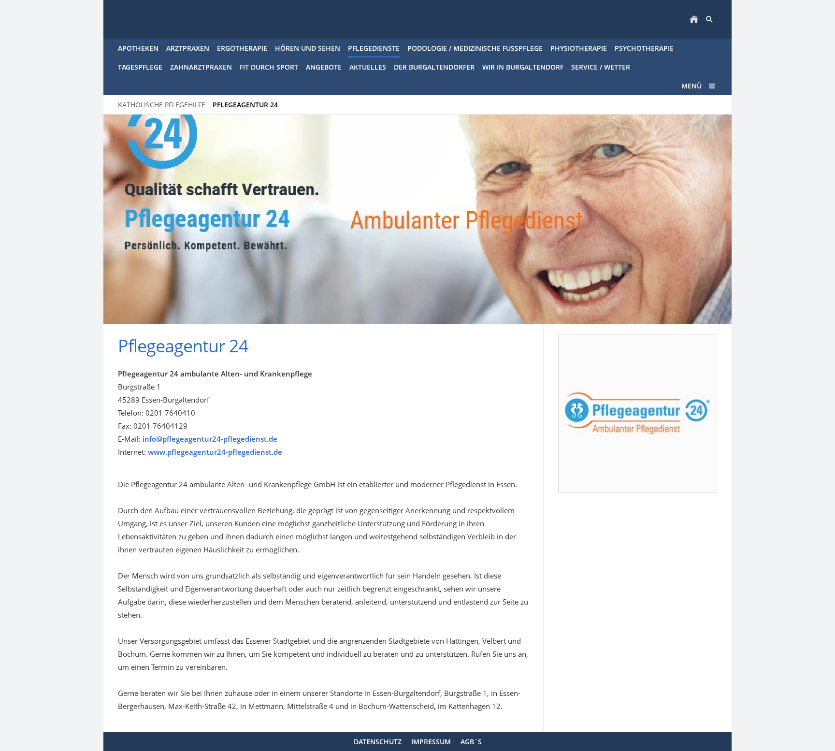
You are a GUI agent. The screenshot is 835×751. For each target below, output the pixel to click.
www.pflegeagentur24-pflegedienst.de (215, 452)
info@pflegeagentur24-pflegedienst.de (210, 439)
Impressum (431, 741)
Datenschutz (378, 741)
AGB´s (471, 741)
